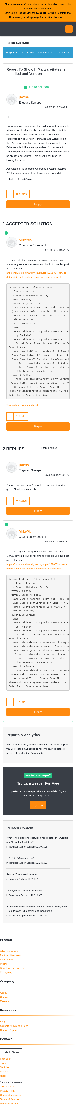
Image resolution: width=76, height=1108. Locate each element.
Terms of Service (9, 1099)
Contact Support (9, 1030)
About (3, 992)
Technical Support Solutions (22, 847)
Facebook (5, 1058)
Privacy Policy (7, 1090)
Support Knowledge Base (14, 1025)
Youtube (4, 1067)
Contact (4, 997)
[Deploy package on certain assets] (69, 447)
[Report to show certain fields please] (62, 447)
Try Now (38, 805)
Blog (2, 1021)
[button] (10, 194)
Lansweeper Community (19, 29)
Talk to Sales (11, 1052)
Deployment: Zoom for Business (24, 890)
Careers (4, 1001)
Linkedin (4, 1071)
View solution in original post (22, 404)
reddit (3, 1075)
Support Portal (45, 12)
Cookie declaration (10, 1095)
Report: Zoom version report (22, 874)
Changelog (6, 972)
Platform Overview (10, 955)
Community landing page (24, 17)
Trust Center (7, 1086)
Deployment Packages (19, 895)
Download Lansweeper (13, 968)
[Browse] (5, 29)
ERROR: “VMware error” (20, 858)
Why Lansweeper (9, 951)
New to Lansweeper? (38, 775)
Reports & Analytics (18, 42)
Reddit (22, 12)
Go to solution (39, 87)
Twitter (3, 1062)
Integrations (6, 959)
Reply (38, 204)
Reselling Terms (9, 1103)
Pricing (4, 963)
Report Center (25, 179)
